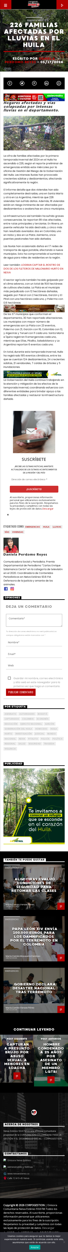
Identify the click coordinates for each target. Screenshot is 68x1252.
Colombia (28, 718)
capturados (12, 718)
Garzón (49, 724)
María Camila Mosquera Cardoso (23, 956)
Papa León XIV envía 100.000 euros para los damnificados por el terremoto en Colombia (34, 937)
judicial (39, 733)
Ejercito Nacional (31, 724)
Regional (10, 743)
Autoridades (26, 714)
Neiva (22, 738)
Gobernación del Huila (18, 728)
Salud (22, 743)
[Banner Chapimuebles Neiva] (34, 308)
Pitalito (33, 738)
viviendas (17, 532)
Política (57, 738)
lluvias (57, 526)
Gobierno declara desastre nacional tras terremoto (34, 988)
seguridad (35, 743)
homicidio (41, 728)
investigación (23, 733)
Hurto (8, 733)
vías (7, 532)
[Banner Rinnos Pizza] (34, 97)
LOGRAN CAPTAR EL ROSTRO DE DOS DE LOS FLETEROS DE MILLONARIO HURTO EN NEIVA (33, 268)
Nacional (10, 738)
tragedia (49, 743)
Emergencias (34, 20)
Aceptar (35, 1247)
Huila (46, 526)
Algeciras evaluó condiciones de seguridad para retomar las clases (33, 885)
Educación (11, 724)
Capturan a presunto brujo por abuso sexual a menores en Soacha (17, 1056)
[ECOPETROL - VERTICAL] (34, 806)
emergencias (32, 526)
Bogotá (42, 714)
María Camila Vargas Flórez (20, 904)
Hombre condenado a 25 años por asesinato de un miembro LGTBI (51, 1058)
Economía (43, 718)
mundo (51, 733)
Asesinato (10, 714)
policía (45, 738)
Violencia (10, 748)
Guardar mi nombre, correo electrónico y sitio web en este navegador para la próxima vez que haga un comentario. (38, 678)
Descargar (48, 508)
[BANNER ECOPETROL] (34, 374)
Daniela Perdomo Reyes (30, 60)
